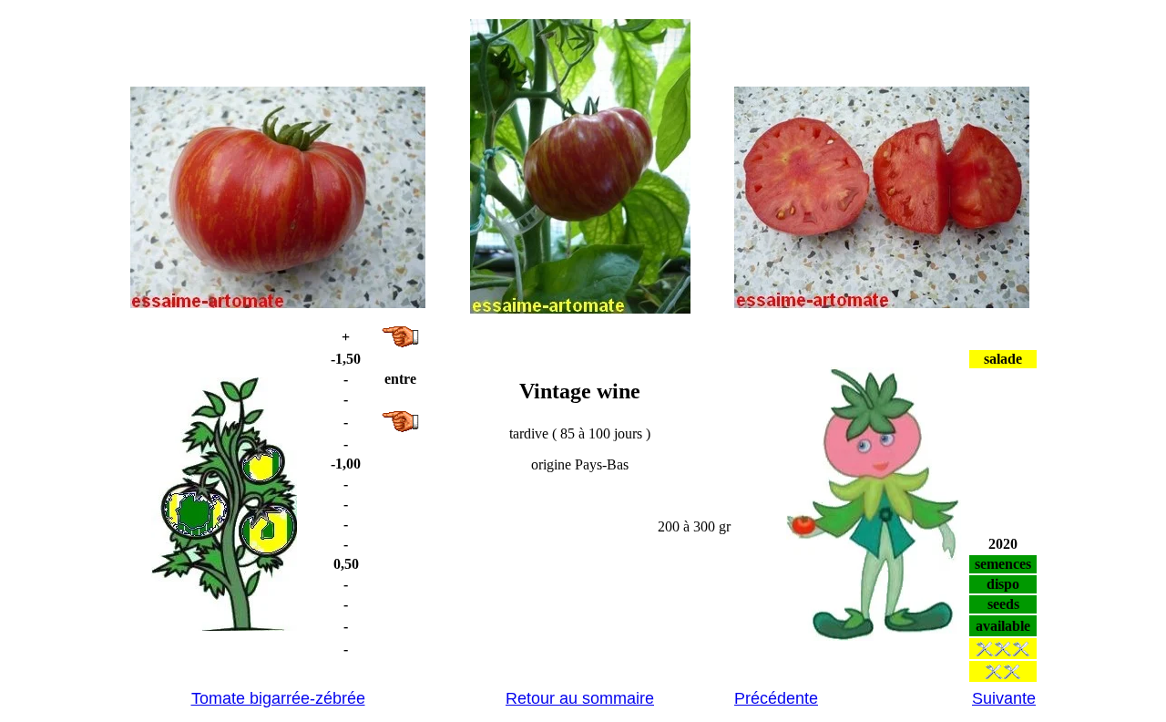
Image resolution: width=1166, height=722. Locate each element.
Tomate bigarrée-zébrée (278, 698)
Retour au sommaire (580, 698)
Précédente (776, 698)
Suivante (1004, 698)
